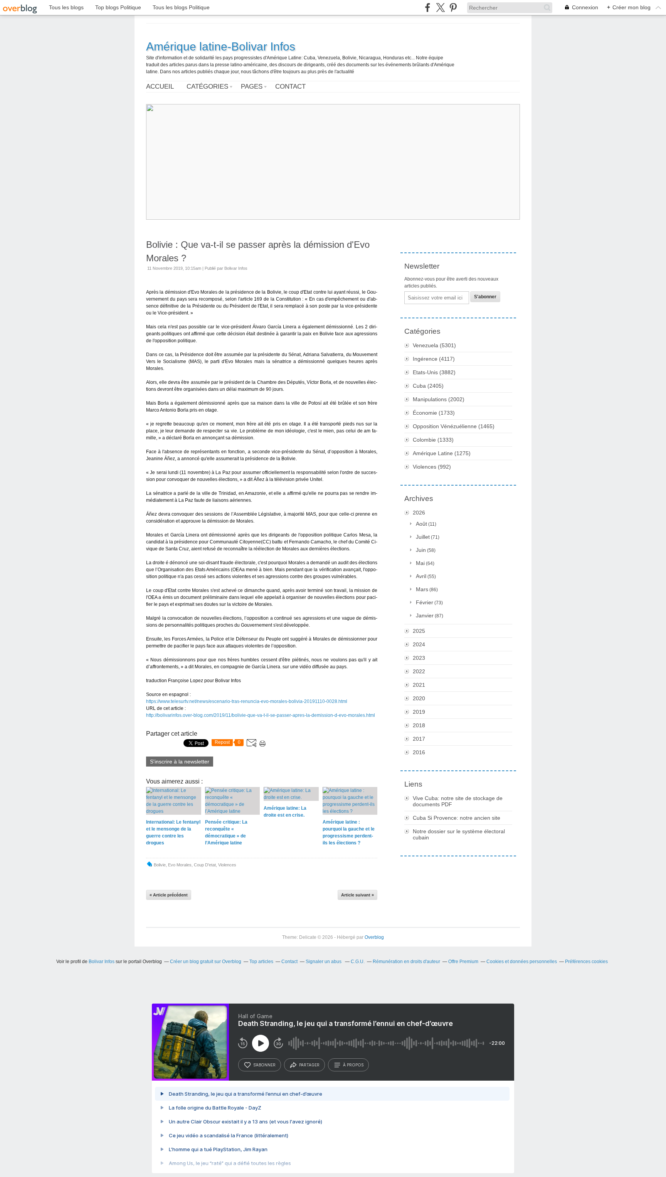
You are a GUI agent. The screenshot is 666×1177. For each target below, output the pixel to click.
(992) (432, 467)
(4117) (434, 359)
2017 (419, 739)
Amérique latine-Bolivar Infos (220, 46)
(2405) (428, 386)
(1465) (453, 426)
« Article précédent (169, 895)
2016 (419, 752)
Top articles (261, 961)
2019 (419, 712)
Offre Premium (463, 961)
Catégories (207, 86)
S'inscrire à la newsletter (179, 761)
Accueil (160, 86)
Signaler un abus (324, 961)
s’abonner (264, 1065)
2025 (419, 631)
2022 (419, 671)
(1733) (434, 413)
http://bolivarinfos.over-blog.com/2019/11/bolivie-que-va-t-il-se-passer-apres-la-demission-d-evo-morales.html (260, 715)
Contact (290, 86)
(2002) (438, 399)
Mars (422, 589)
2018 (419, 725)
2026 (419, 512)
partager (309, 1065)
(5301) (434, 345)
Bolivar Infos (101, 961)
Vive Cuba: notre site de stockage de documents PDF (458, 801)
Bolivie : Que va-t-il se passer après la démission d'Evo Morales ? (258, 251)
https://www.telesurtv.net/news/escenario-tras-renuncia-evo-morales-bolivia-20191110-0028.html (246, 701)
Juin (421, 550)
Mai (420, 563)
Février (424, 602)
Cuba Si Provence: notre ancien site (456, 818)
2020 (419, 698)
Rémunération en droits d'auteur (406, 961)
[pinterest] (453, 7)
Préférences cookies (586, 961)
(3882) (434, 372)
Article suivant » (357, 895)
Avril (421, 576)
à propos (353, 1065)
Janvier (425, 615)
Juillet (423, 537)
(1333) (433, 440)
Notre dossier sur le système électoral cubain (459, 834)
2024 (419, 644)
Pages (251, 86)
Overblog (374, 937)
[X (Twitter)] (440, 7)
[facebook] (427, 7)
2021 (419, 685)
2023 (419, 658)
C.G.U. (358, 961)
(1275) (442, 453)
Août (421, 524)
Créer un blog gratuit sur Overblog (205, 961)
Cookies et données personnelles (521, 961)
